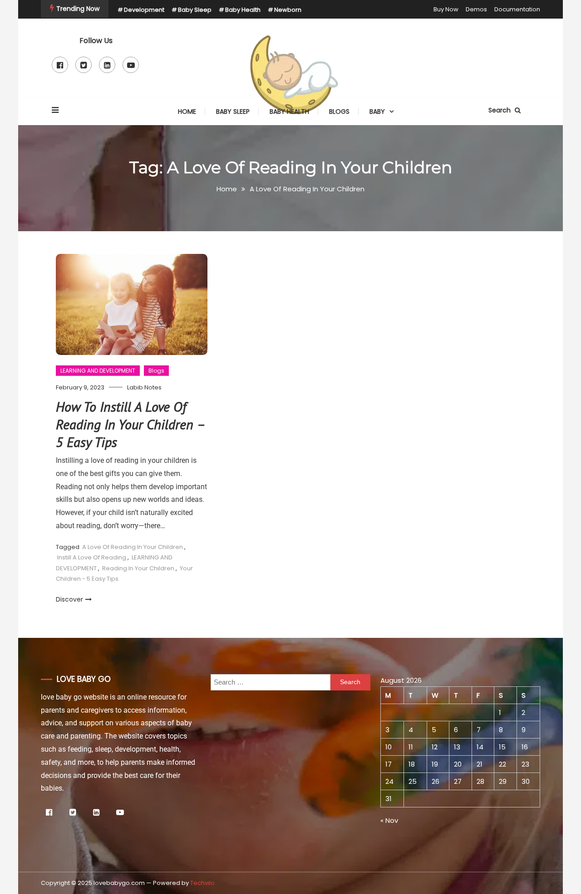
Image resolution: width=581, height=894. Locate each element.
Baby (377, 111)
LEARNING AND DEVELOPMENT (97, 370)
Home (187, 111)
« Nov (389, 820)
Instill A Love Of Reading (91, 557)
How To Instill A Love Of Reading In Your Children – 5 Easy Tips (130, 424)
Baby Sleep (195, 9)
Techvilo (202, 883)
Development (144, 9)
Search (500, 110)
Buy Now (445, 9)
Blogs (339, 111)
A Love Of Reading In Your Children (132, 547)
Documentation (517, 9)
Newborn (287, 9)
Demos (476, 9)
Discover (69, 599)
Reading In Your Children (138, 568)
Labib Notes (144, 387)
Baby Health (243, 9)
